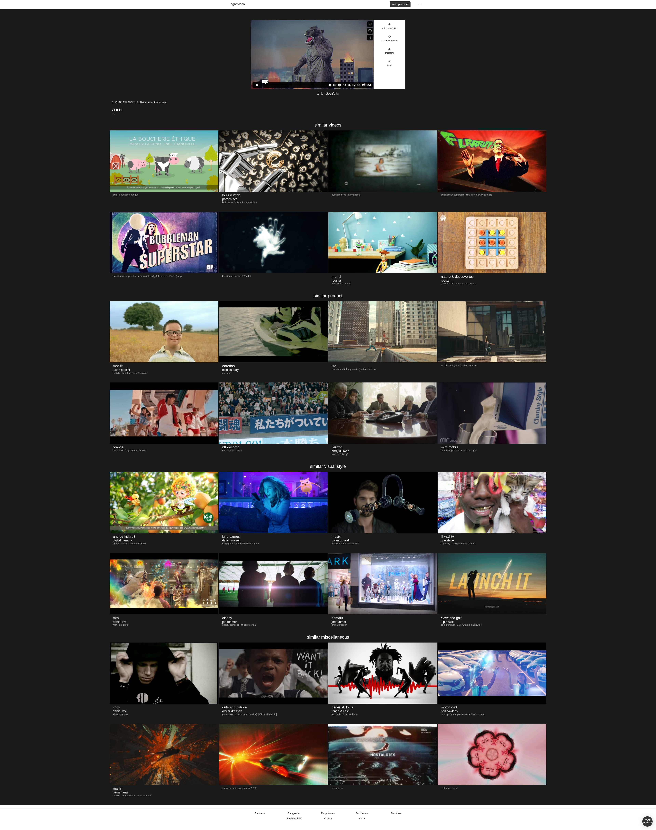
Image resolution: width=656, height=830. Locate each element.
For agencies (294, 813)
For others (396, 813)
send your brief (400, 4)
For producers (328, 813)
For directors (362, 813)
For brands (260, 813)
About (362, 818)
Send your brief (294, 818)
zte (113, 114)
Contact (328, 818)
